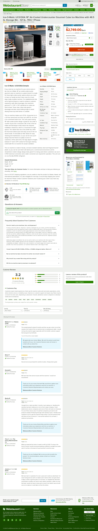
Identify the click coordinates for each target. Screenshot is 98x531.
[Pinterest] (20, 520)
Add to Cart (9, 79)
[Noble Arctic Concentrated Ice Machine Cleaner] (45, 76)
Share (48, 69)
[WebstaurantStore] (15, 509)
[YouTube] (8, 520)
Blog (51, 511)
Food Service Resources (56, 518)
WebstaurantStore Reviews (56, 520)
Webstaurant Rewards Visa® (77, 55)
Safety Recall (53, 522)
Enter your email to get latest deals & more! (10, 500)
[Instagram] (4, 520)
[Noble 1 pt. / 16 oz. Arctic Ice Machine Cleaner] (11, 76)
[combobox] (47, 5)
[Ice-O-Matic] (79, 130)
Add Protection (89, 44)
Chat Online (88, 518)
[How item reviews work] (23, 283)
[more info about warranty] (82, 45)
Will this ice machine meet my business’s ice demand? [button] (21, 263)
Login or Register (80, 282)
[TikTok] (16, 520)
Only (67, 27)
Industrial (82, 9)
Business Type (90, 9)
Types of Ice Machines (78, 194)
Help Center (7, 1)
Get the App (16, 1)
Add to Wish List (79, 59)
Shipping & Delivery (90, 520)
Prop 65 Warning (24, 184)
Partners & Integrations (38, 520)
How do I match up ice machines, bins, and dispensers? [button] (21, 225)
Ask (57, 212)
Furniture (58, 9)
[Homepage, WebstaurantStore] (16, 5)
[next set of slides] (61, 76)
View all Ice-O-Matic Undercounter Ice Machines (79, 134)
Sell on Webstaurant (73, 520)
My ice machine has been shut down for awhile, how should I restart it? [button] (25, 254)
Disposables (52, 9)
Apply (91, 55)
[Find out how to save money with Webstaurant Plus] (4, 73)
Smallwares (28, 9)
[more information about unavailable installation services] (90, 89)
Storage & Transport (67, 9)
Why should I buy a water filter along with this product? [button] (21, 258)
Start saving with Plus (61, 502)
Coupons (52, 516)
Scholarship (71, 518)
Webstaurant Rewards (38, 513)
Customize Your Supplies (39, 516)
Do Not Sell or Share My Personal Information (84, 528)
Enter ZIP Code (70, 90)
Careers (70, 515)
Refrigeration (20, 9)
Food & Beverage (36, 9)
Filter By (26, 308)
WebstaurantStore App (38, 515)
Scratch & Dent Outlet (55, 513)
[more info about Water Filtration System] (89, 38)
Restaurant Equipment (9, 9)
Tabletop (45, 9)
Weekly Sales (53, 515)
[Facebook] (12, 520)
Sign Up (43, 500)
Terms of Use (39, 216)
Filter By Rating (47, 308)
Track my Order (89, 515)
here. (15, 171)
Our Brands (71, 513)
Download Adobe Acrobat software (73, 189)
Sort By (6, 308)
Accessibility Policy (67, 528)
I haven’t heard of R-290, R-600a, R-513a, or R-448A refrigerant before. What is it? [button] (28, 249)
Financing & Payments (73, 516)
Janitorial (76, 9)
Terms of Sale (43, 528)
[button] (50, 28)
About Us (70, 511)
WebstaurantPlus (37, 511)
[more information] (85, 95)
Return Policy (71, 522)
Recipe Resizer (37, 518)
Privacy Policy (47, 216)
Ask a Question (57, 69)
